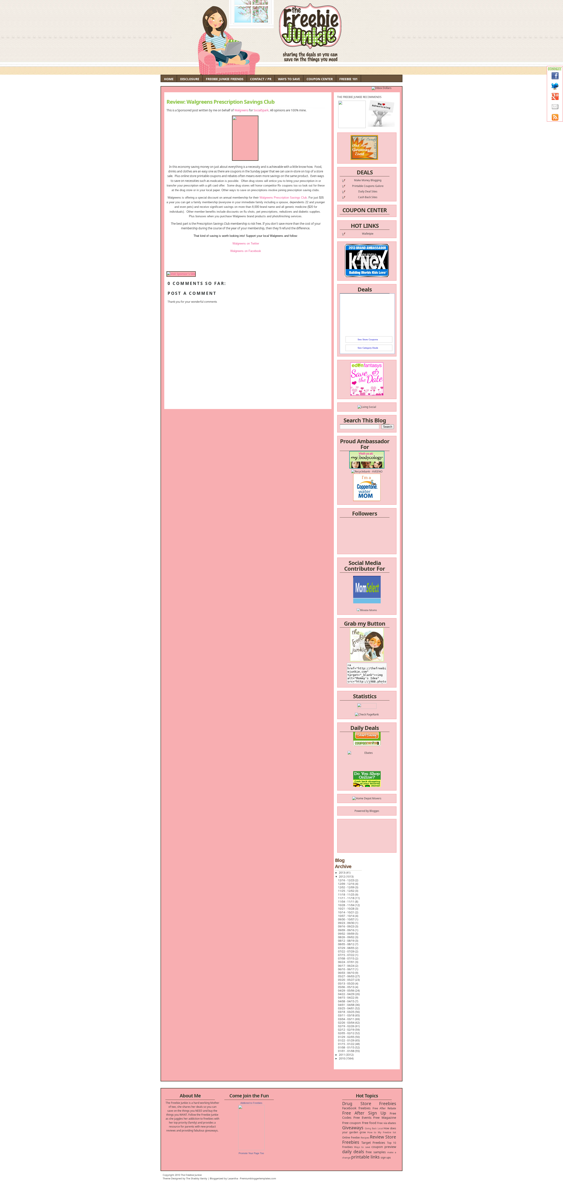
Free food (369, 1123)
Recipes (365, 1137)
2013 (342, 872)
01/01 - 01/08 (346, 1051)
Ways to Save (289, 79)
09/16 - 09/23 (346, 926)
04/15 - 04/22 (346, 997)
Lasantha (233, 1178)
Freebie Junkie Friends (224, 79)
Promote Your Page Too (251, 1153)
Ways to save (362, 1147)
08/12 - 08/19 (346, 941)
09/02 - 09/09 (346, 934)
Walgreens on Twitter (245, 243)
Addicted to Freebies (251, 1103)
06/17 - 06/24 (346, 966)
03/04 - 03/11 (346, 1019)
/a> (377, 597)
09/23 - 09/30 (346, 923)
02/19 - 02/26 (346, 1026)
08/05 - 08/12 (346, 944)
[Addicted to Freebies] (251, 1149)
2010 (342, 1058)
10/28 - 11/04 (346, 905)
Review (377, 1137)
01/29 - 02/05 (346, 1037)
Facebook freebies (356, 1108)
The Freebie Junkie (191, 1175)
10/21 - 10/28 (346, 908)
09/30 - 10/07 (346, 919)
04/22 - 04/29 (346, 994)
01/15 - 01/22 (346, 1044)
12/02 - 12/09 (346, 887)
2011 (342, 1055)
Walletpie (367, 233)
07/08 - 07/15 (346, 958)
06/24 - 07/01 (346, 962)
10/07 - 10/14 (346, 916)
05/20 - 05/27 (346, 980)
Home (169, 79)
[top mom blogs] (367, 769)
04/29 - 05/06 (346, 990)
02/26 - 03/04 (346, 1023)
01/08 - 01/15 (346, 1047)
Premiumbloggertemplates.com (258, 1178)
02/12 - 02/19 (346, 1030)
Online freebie (351, 1137)
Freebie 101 (348, 79)
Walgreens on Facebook (245, 251)
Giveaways (352, 1128)
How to (371, 1132)
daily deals (353, 1152)
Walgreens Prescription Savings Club (283, 197)
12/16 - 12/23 (346, 880)
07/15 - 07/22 (346, 955)
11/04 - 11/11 (346, 901)
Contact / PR (260, 79)
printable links (365, 1157)
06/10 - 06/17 (346, 969)
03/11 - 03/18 (346, 1015)
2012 (342, 876)
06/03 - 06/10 (346, 973)
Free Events (362, 1117)
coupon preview (383, 1147)
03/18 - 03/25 (346, 1012)
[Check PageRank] (367, 714)
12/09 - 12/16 (346, 884)
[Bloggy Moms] (367, 593)
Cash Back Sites (367, 197)
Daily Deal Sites (367, 191)
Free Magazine (384, 1117)
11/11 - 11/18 (346, 898)
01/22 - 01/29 (346, 1040)
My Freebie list (387, 1132)
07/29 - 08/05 (346, 948)
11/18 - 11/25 (346, 894)
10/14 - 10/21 (346, 912)
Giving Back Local (374, 1128)
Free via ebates (386, 1123)
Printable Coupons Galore (368, 186)
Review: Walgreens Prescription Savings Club (220, 102)
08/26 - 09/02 (346, 937)
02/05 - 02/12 (346, 1033)
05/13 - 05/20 (346, 983)
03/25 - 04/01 (346, 1008)
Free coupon (351, 1123)
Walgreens (241, 110)
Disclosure (189, 79)
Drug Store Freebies (369, 1103)
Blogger (374, 811)
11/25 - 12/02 (346, 891)
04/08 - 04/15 (346, 1001)
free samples (376, 1152)
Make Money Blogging (367, 180)
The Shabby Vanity (196, 1178)
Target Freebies (373, 1142)
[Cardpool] (367, 785)
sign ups (386, 1157)
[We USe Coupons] (367, 777)
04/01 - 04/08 (346, 1005)
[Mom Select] (367, 585)
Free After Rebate (384, 1108)
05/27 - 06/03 (346, 976)
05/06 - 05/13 (346, 987)
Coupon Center (320, 79)
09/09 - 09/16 (346, 930)
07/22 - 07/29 (346, 951)
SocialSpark (261, 110)
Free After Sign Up (364, 1113)
